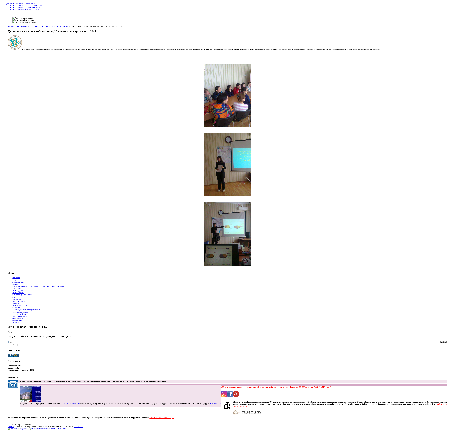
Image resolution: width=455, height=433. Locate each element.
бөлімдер (11, 26)
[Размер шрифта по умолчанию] (25, 20)
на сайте (12, 345)
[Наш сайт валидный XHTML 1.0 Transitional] (49, 429)
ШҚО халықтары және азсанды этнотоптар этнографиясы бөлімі (42, 26)
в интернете (21, 345)
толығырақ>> (215, 403)
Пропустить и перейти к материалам (20, 3)
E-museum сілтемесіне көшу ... (161, 418)
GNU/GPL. (78, 427)
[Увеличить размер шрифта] (24, 18)
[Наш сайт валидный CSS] (19, 429)
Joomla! (11, 427)
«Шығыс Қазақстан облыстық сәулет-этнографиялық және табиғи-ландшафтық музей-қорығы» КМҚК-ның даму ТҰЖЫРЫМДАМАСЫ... (277, 387)
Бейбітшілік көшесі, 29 (70, 403)
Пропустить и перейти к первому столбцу (23, 7)
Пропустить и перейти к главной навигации (24, 5)
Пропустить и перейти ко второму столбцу (23, 9)
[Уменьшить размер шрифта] (24, 22)
